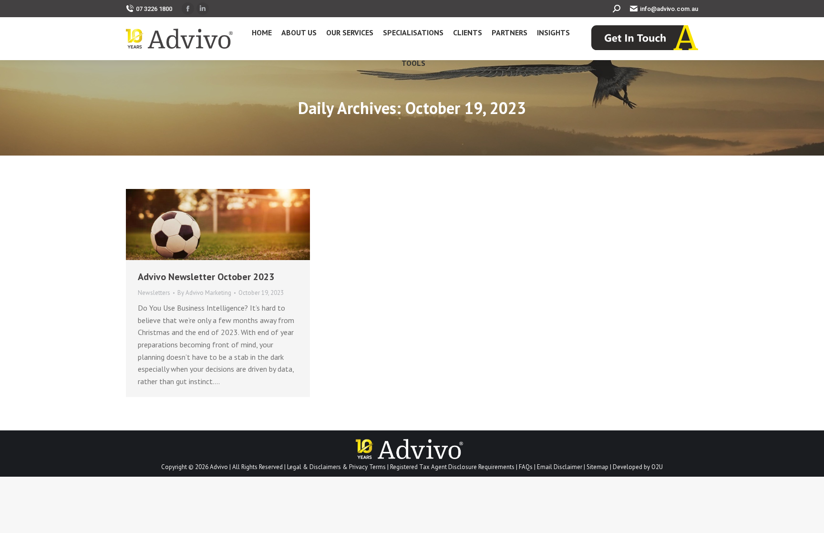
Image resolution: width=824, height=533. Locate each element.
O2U (657, 467)
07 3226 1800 (154, 8)
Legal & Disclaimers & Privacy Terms (336, 467)
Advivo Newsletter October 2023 (206, 277)
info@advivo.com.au (669, 8)
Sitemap (597, 467)
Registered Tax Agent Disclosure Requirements (452, 467)
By (204, 293)
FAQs (526, 467)
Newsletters (154, 293)
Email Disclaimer (559, 467)
